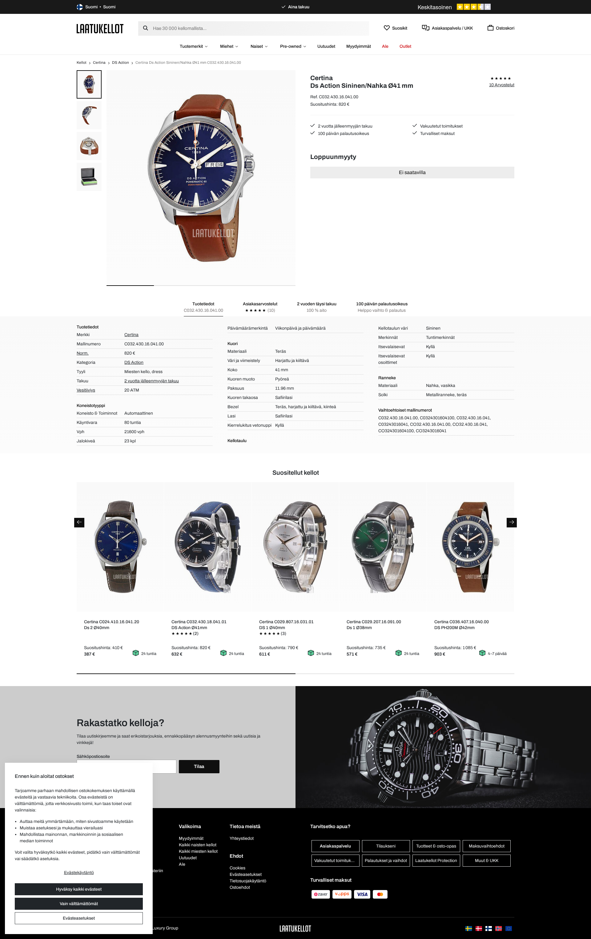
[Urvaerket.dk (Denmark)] (479, 928)
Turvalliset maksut (437, 133)
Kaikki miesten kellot (198, 851)
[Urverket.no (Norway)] (499, 928)
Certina (99, 62)
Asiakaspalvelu (335, 846)
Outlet (405, 46)
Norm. (83, 353)
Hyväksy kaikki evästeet (79, 889)
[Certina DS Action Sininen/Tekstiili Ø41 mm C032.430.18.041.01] (208, 547)
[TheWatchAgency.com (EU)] (508, 928)
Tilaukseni (386, 846)
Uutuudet (326, 46)
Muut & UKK (486, 860)
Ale (385, 46)
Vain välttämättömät (79, 903)
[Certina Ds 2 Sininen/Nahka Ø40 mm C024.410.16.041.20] (120, 547)
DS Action (120, 62)
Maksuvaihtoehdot (487, 846)
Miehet (226, 46)
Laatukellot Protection (436, 860)
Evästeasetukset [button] (246, 874)
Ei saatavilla (412, 172)
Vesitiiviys (86, 390)
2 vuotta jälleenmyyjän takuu (344, 126)
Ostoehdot (240, 887)
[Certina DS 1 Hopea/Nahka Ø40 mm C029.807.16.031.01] (295, 547)
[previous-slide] (79, 522)
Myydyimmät (358, 46)
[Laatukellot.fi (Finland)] (489, 928)
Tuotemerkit (191, 46)
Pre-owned (290, 46)
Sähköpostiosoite (93, 756)
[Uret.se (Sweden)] (469, 928)
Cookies (237, 868)
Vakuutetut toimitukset (441, 126)
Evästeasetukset (79, 918)
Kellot (81, 62)
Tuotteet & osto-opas (436, 846)
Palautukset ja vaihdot (386, 860)
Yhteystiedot (242, 838)
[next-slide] (512, 522)
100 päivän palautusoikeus (343, 133)
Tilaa (199, 766)
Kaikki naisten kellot (197, 845)
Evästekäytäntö (79, 872)
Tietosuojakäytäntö (248, 881)
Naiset (257, 46)
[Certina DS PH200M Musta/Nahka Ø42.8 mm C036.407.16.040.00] (470, 547)
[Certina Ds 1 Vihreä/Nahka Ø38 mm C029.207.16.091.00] (383, 547)
